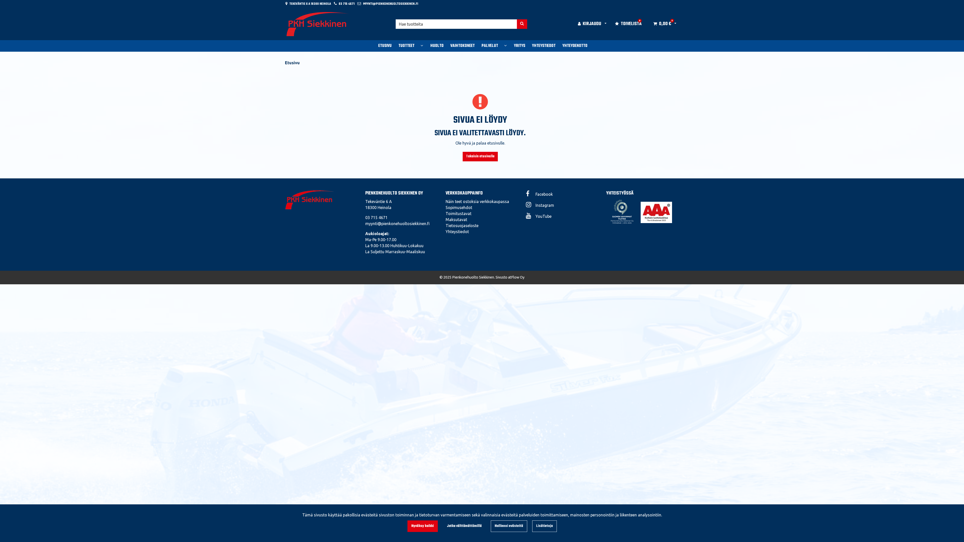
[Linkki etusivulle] (317, 24)
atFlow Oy (516, 277)
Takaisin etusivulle (480, 156)
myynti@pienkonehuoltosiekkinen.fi (390, 4)
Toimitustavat (458, 213)
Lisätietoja (544, 526)
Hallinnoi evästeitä (509, 526)
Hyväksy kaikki (422, 526)
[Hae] (522, 24)
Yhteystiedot (457, 231)
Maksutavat (456, 219)
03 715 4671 (346, 4)
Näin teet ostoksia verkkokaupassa (477, 201)
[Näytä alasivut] (422, 45)
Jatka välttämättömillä (464, 526)
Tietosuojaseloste (462, 225)
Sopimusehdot (459, 207)
